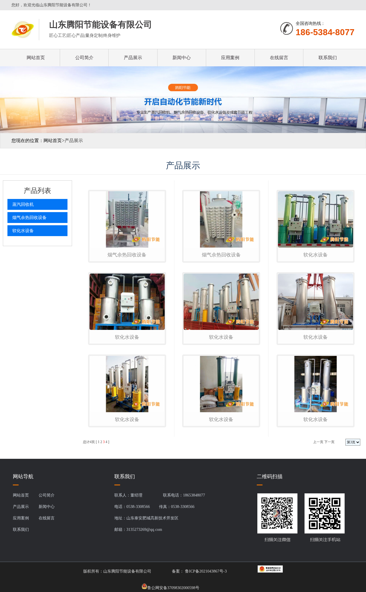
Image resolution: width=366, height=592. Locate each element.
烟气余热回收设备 (29, 217)
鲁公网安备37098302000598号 (173, 587)
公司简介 (84, 57)
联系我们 (328, 57)
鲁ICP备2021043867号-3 (205, 571)
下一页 (329, 442)
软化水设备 (23, 230)
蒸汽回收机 (23, 204)
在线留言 (279, 57)
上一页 (318, 442)
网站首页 (36, 57)
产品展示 (133, 57)
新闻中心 (181, 57)
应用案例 (230, 57)
